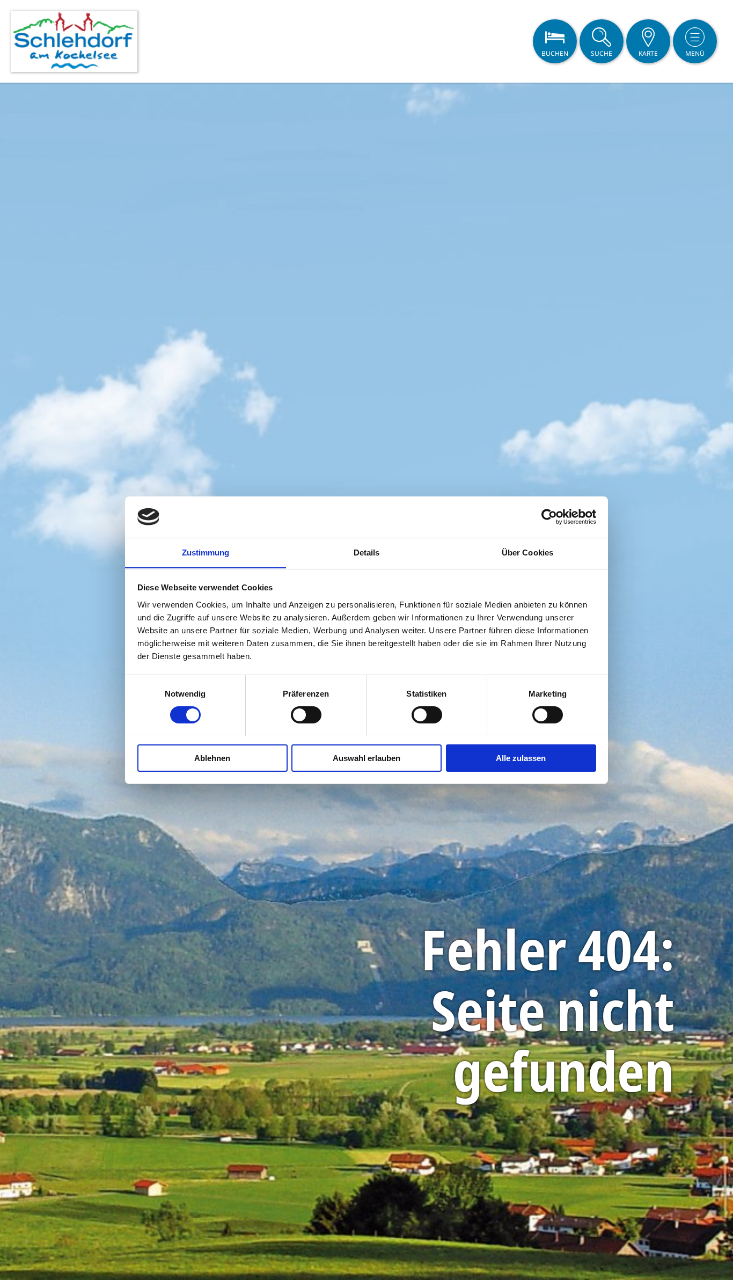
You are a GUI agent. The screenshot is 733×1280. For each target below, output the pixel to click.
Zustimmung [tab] (206, 552)
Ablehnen (212, 757)
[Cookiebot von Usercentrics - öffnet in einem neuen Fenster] (549, 517)
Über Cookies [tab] (527, 552)
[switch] (306, 714)
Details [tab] (367, 552)
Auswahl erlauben (366, 757)
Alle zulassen (521, 757)
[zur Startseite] (74, 41)
